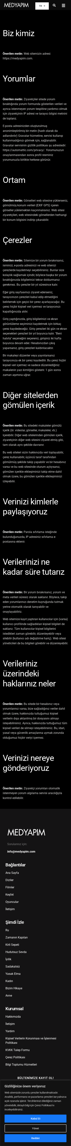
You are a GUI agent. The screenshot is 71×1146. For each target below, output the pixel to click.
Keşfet (9, 894)
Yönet (35, 1128)
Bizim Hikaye (13, 988)
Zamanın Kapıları (16, 937)
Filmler (9, 887)
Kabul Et (35, 1118)
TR (40, 6)
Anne (8, 995)
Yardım (10, 1031)
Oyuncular (12, 902)
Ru (7, 930)
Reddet (35, 1138)
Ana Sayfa (12, 873)
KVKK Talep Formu (17, 1050)
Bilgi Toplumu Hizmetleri (21, 1064)
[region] (35, 1113)
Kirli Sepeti (12, 944)
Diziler (9, 880)
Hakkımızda (13, 1016)
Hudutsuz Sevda (16, 952)
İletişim (10, 909)
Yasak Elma (13, 973)
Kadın (9, 981)
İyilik (8, 959)
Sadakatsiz (12, 966)
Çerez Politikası (15, 1057)
